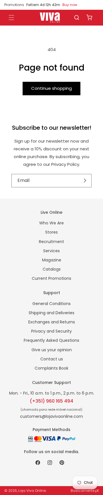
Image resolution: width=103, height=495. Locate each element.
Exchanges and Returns (51, 322)
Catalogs (52, 269)
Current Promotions (51, 278)
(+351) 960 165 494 (51, 401)
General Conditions (51, 303)
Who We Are (51, 223)
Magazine (51, 260)
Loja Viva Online (32, 490)
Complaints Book (51, 368)
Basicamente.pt (85, 490)
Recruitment (51, 241)
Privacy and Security (51, 331)
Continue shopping (51, 88)
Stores (51, 232)
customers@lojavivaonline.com (51, 416)
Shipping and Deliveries (51, 313)
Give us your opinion (51, 350)
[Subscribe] (85, 180)
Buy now (69, 4)
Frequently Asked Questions (51, 340)
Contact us (51, 359)
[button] (76, 17)
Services (51, 251)
